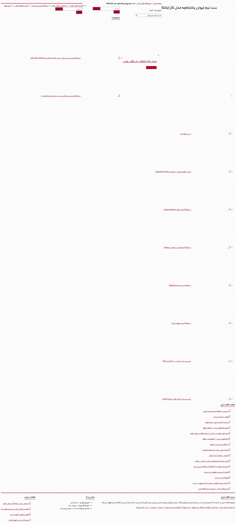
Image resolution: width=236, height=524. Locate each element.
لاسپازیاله (140, 507)
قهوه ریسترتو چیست (221, 416)
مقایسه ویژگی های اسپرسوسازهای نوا (15, 509)
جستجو (58, 9)
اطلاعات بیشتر (151, 67)
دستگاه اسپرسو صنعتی (40, 5)
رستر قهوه (187, 507)
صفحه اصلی (157, 3)
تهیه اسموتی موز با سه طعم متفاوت (215, 450)
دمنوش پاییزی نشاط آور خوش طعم (16, 503)
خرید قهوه (7, 5)
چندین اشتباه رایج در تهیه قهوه (217, 422)
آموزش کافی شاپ (77, 5)
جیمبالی (160, 507)
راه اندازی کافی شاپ (59, 5)
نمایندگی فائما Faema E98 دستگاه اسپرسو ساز (211, 466)
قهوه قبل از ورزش (222, 477)
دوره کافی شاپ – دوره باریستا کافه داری (213, 488)
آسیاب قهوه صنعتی (21, 5)
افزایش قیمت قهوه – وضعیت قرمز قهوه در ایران (211, 483)
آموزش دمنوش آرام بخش (219, 455)
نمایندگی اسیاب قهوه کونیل (18, 520)
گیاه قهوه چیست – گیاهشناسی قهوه (216, 439)
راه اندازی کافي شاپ (227, 507)
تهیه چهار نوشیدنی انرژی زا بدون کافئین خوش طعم (209, 433)
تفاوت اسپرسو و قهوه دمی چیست (216, 472)
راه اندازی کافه (212, 507)
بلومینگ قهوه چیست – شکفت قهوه (216, 427)
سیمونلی (153, 507)
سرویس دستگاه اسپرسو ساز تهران (216, 411)
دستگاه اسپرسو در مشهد (219, 444)
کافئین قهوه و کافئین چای (19, 514)
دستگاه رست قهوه (198, 507)
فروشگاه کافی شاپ (144, 3)
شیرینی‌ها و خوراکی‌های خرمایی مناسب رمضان (212, 461)
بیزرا (147, 507)
